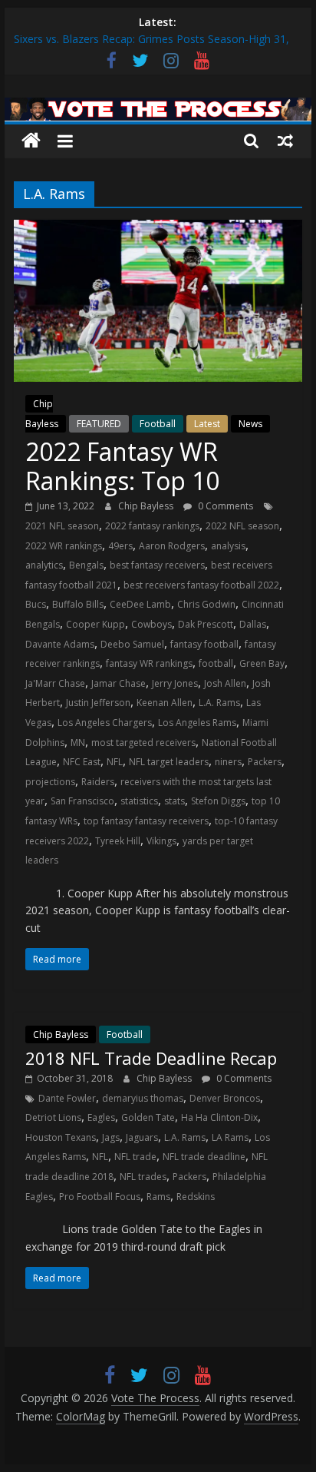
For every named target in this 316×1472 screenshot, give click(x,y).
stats (174, 800)
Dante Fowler (67, 1098)
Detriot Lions (53, 1117)
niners (228, 761)
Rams (158, 1196)
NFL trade (135, 1156)
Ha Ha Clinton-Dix (219, 1117)
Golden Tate (148, 1117)
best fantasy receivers (157, 565)
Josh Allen (225, 683)
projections (50, 781)
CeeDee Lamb (140, 604)
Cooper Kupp (95, 624)
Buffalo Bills (78, 604)
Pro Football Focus (99, 1196)
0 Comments (224, 505)
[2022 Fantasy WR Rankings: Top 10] (158, 228)
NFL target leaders (169, 761)
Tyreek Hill (117, 840)
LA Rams (230, 1137)
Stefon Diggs (218, 800)
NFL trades (143, 1176)
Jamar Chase (118, 683)
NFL (115, 761)
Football (158, 423)
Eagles (101, 1117)
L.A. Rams (219, 702)
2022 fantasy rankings (152, 525)
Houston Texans (60, 1137)
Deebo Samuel (132, 644)
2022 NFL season (242, 525)
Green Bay (262, 663)
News (250, 423)
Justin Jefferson (98, 702)
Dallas (252, 624)
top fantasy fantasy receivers (146, 820)
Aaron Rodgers (172, 545)
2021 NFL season (62, 525)
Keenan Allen (165, 702)
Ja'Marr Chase (55, 683)
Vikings (161, 840)
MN (78, 742)
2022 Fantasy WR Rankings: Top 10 (122, 466)
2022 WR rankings (63, 545)
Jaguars (142, 1137)
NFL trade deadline (204, 1156)
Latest (207, 423)
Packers (264, 761)
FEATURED (99, 423)
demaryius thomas (142, 1098)
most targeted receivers (143, 742)
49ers (120, 545)
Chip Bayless (147, 505)
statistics (139, 800)
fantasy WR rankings (149, 663)
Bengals (86, 565)
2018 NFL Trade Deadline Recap (151, 1057)
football (216, 663)
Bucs (35, 604)
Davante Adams (59, 644)
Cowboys (151, 624)
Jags (111, 1137)
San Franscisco (82, 800)
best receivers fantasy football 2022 (201, 585)
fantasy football (204, 644)
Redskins (195, 1196)
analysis (228, 545)
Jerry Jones (175, 683)
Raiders (97, 781)
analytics (44, 565)
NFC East (81, 761)
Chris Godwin (206, 604)
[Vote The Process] (158, 106)
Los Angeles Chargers (105, 722)
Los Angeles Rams (197, 722)
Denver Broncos (224, 1098)
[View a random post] (285, 140)
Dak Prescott (205, 624)
